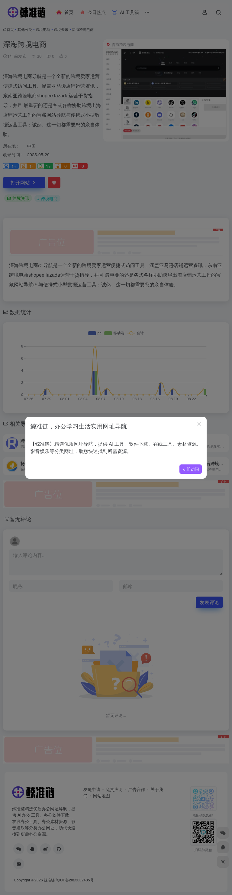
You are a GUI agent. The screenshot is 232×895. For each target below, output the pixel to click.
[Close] (199, 424)
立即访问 (190, 469)
